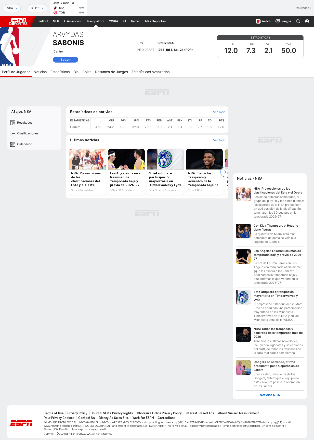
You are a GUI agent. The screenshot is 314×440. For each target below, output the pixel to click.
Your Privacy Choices (59, 418)
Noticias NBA (270, 395)
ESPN (18, 21)
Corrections (166, 418)
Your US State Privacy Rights (112, 413)
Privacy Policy (77, 413)
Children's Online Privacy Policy (159, 413)
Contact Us (86, 418)
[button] (298, 21)
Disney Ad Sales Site (114, 418)
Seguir (65, 59)
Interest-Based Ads (200, 413)
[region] (158, 123)
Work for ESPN (143, 418)
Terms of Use (54, 413)
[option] (87, 172)
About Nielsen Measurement (238, 413)
